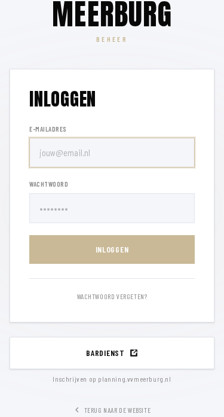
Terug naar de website (117, 410)
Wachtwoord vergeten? (112, 296)
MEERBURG (112, 14)
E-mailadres (48, 129)
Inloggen (112, 249)
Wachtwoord (49, 184)
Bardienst (105, 353)
